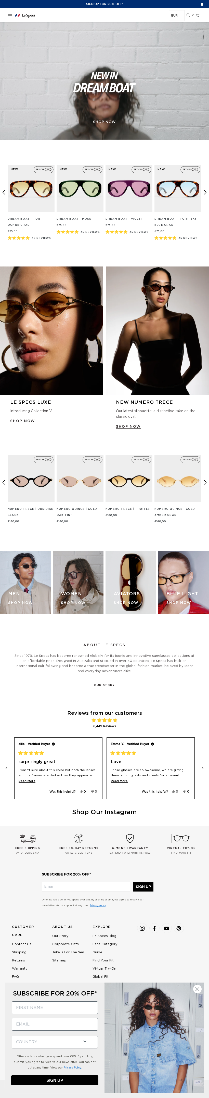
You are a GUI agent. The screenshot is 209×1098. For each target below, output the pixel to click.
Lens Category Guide (105, 948)
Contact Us (21, 944)
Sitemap (59, 960)
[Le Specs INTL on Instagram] (142, 928)
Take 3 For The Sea (68, 952)
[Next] (205, 192)
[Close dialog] (197, 989)
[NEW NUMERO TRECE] (157, 330)
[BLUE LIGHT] (183, 582)
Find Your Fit (103, 960)
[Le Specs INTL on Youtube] (167, 928)
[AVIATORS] (131, 582)
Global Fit (101, 976)
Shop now (104, 122)
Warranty (20, 968)
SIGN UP (143, 887)
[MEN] (25, 582)
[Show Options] (85, 1041)
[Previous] (4, 192)
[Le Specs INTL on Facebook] (154, 928)
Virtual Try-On (104, 968)
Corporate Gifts (65, 944)
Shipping (19, 952)
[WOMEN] (78, 582)
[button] (188, 15)
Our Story (104, 685)
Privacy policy (98, 905)
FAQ (15, 976)
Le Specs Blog (104, 936)
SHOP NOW (22, 421)
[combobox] (45, 1042)
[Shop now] (104, 81)
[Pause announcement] (202, 4)
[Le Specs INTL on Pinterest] (179, 928)
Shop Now (20, 603)
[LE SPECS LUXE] (51, 330)
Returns (18, 960)
